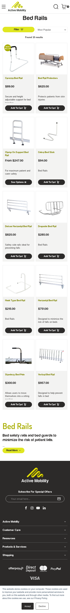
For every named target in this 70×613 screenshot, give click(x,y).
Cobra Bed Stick (46, 152)
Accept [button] (27, 606)
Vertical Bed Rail (46, 374)
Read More (12, 450)
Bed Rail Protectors (48, 78)
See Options (17, 182)
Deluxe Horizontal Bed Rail (18, 226)
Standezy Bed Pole (15, 374)
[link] (25, 508)
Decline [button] (42, 606)
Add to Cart (17, 108)
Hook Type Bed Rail (15, 300)
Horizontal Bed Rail (47, 300)
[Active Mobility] (17, 7)
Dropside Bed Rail (47, 226)
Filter (16, 29)
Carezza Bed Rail (14, 78)
